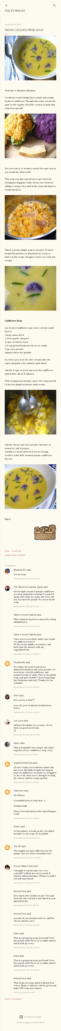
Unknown (19, 790)
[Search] (54, 5)
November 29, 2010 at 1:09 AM (27, 947)
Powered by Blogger (33, 1017)
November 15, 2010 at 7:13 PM (26, 782)
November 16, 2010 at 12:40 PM (27, 858)
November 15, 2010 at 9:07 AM (27, 579)
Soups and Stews (18, 555)
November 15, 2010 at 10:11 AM (26, 606)
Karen (17, 743)
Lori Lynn (18, 720)
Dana (16, 933)
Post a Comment (13, 999)
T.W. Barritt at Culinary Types (28, 587)
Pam (16, 695)
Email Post (16, 551)
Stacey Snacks (15, 10)
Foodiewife (19, 662)
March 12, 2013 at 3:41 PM (24, 992)
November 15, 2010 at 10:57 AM (27, 626)
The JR (17, 846)
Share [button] (7, 551)
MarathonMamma (23, 763)
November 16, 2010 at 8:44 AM (27, 838)
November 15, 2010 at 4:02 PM (27, 712)
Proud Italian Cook (23, 866)
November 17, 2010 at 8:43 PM (27, 883)
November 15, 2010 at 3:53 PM (26, 687)
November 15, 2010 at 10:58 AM (27, 654)
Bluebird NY (20, 570)
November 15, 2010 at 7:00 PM (27, 735)
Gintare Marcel (38, 1022)
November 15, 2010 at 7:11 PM (26, 754)
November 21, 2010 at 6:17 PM (26, 905)
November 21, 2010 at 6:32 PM (26, 925)
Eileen (17, 826)
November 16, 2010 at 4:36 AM (27, 818)
